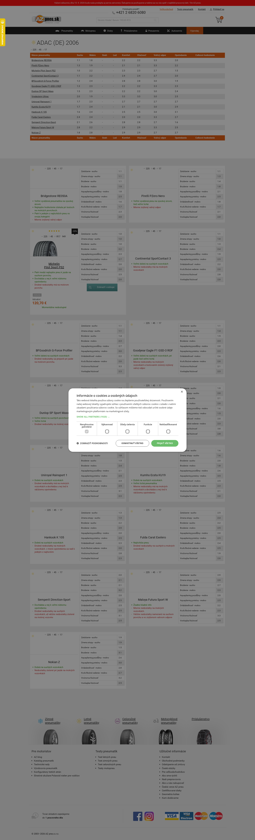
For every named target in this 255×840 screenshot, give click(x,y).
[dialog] (127, 420)
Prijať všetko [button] (165, 443)
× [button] (182, 392)
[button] (127, 416)
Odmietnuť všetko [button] (132, 443)
